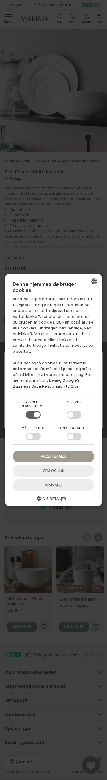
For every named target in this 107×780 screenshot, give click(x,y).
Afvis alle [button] (53, 485)
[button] (53, 501)
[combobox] (94, 281)
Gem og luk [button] (53, 470)
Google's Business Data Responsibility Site (46, 383)
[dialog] (53, 390)
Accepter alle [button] (53, 456)
